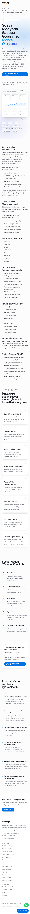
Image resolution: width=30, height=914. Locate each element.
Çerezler (4, 895)
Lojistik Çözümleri (7, 872)
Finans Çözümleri (6, 877)
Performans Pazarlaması (8, 860)
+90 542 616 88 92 (9, 835)
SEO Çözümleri (6, 857)
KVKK (3, 892)
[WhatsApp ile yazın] (18, 2)
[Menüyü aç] (26, 2)
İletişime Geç (7, 809)
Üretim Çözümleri (6, 869)
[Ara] (14, 2)
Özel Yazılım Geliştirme (8, 846)
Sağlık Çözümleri (6, 874)
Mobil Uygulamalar (7, 851)
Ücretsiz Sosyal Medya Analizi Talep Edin (12, 664)
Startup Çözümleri (7, 880)
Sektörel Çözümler (7, 889)
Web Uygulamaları (7, 848)
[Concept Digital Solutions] (6, 2)
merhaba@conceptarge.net (11, 833)
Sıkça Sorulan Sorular (8, 887)
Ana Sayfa (5, 8)
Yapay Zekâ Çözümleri (8, 854)
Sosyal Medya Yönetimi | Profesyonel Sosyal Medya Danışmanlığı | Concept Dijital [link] (14, 11)
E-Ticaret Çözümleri (7, 866)
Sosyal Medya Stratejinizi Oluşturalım (11, 74)
